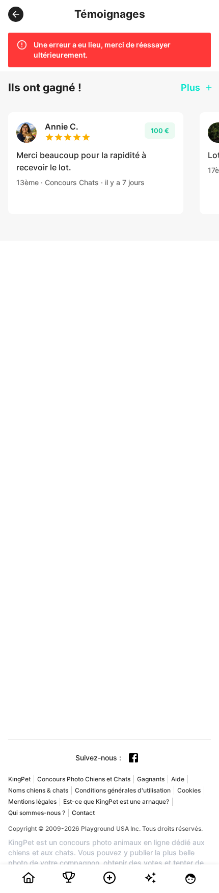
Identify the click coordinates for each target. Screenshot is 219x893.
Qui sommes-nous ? (36, 813)
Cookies (189, 790)
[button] (16, 14)
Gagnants (151, 779)
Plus (190, 87)
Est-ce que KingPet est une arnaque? (116, 801)
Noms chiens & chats (38, 790)
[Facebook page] (133, 758)
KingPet (19, 779)
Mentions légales (32, 801)
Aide (177, 779)
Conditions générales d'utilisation (123, 790)
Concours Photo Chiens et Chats (83, 779)
